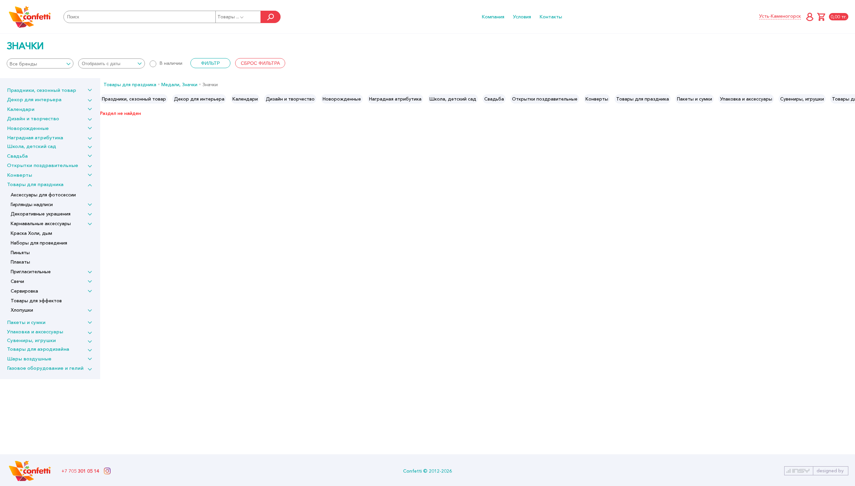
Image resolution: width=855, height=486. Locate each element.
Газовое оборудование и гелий (45, 368)
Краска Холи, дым (31, 233)
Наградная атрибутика (35, 137)
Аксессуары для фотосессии (43, 195)
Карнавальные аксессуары (41, 223)
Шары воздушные (29, 358)
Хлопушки (22, 310)
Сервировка (24, 291)
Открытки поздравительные (42, 165)
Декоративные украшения (40, 214)
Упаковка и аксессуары (35, 331)
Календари (20, 109)
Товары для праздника (35, 184)
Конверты (19, 175)
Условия (522, 17)
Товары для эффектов (36, 301)
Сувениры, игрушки (31, 340)
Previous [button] (105, 99)
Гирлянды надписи (32, 204)
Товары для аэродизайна (38, 349)
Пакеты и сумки (26, 322)
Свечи (17, 281)
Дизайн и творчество (33, 118)
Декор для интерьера (34, 99)
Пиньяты (20, 253)
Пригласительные (31, 272)
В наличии (171, 63)
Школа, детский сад (31, 146)
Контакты (551, 17)
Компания (493, 17)
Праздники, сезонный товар (41, 90)
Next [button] (849, 99)
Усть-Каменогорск (780, 16)
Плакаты (20, 262)
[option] (134, 99)
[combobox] (40, 63)
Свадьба (17, 156)
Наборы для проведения (39, 243)
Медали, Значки (179, 85)
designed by (830, 471)
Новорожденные (28, 128)
